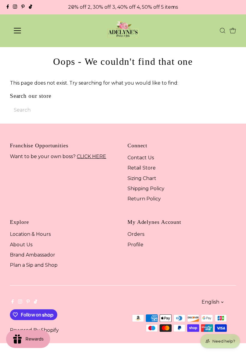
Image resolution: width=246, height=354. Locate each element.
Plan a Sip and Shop (34, 265)
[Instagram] (15, 7)
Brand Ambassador (32, 255)
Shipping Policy (146, 188)
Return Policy (144, 199)
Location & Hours (30, 234)
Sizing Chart (142, 178)
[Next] (173, 7)
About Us (21, 245)
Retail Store (142, 168)
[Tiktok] (30, 7)
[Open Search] (222, 30)
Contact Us (141, 157)
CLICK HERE (91, 156)
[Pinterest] (23, 7)
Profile (135, 245)
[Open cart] (233, 30)
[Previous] (73, 7)
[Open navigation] (36, 30)
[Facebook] (7, 7)
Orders (136, 234)
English (210, 302)
